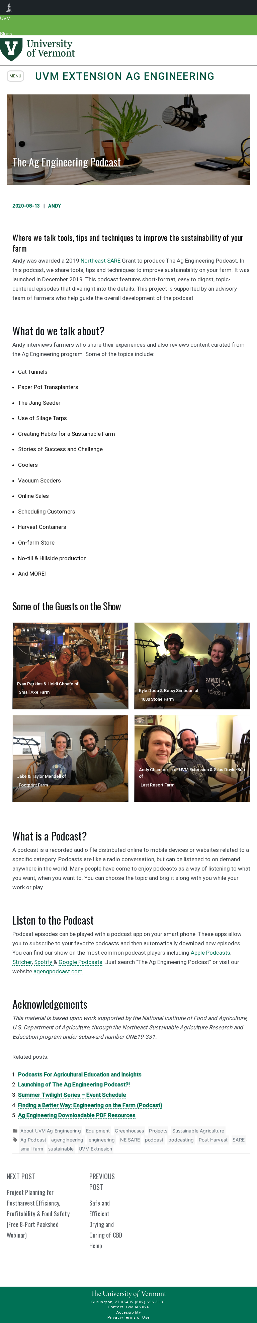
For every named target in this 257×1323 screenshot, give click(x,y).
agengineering (67, 1139)
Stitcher (22, 962)
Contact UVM (121, 1307)
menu (15, 75)
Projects (158, 1130)
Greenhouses (129, 1130)
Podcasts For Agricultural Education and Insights (80, 1074)
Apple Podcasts (210, 952)
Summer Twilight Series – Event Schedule (72, 1094)
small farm (32, 1148)
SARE (239, 1139)
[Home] (37, 59)
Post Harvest (213, 1139)
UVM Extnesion (95, 1148)
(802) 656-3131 (150, 1302)
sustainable (61, 1148)
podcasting (181, 1139)
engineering (102, 1139)
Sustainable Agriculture (198, 1130)
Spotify (44, 962)
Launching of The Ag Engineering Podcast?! (74, 1084)
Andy (54, 206)
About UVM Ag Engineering (50, 1130)
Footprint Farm (33, 784)
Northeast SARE (100, 260)
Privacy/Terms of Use (128, 1317)
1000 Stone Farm (157, 699)
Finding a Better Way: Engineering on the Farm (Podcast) (90, 1105)
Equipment (98, 1130)
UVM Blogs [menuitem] (9, 7)
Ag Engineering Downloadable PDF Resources (77, 1115)
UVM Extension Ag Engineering (125, 76)
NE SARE (130, 1139)
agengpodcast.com (58, 971)
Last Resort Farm (157, 784)
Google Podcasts (80, 962)
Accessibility (128, 1312)
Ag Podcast (33, 1139)
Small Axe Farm (34, 692)
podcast (154, 1139)
